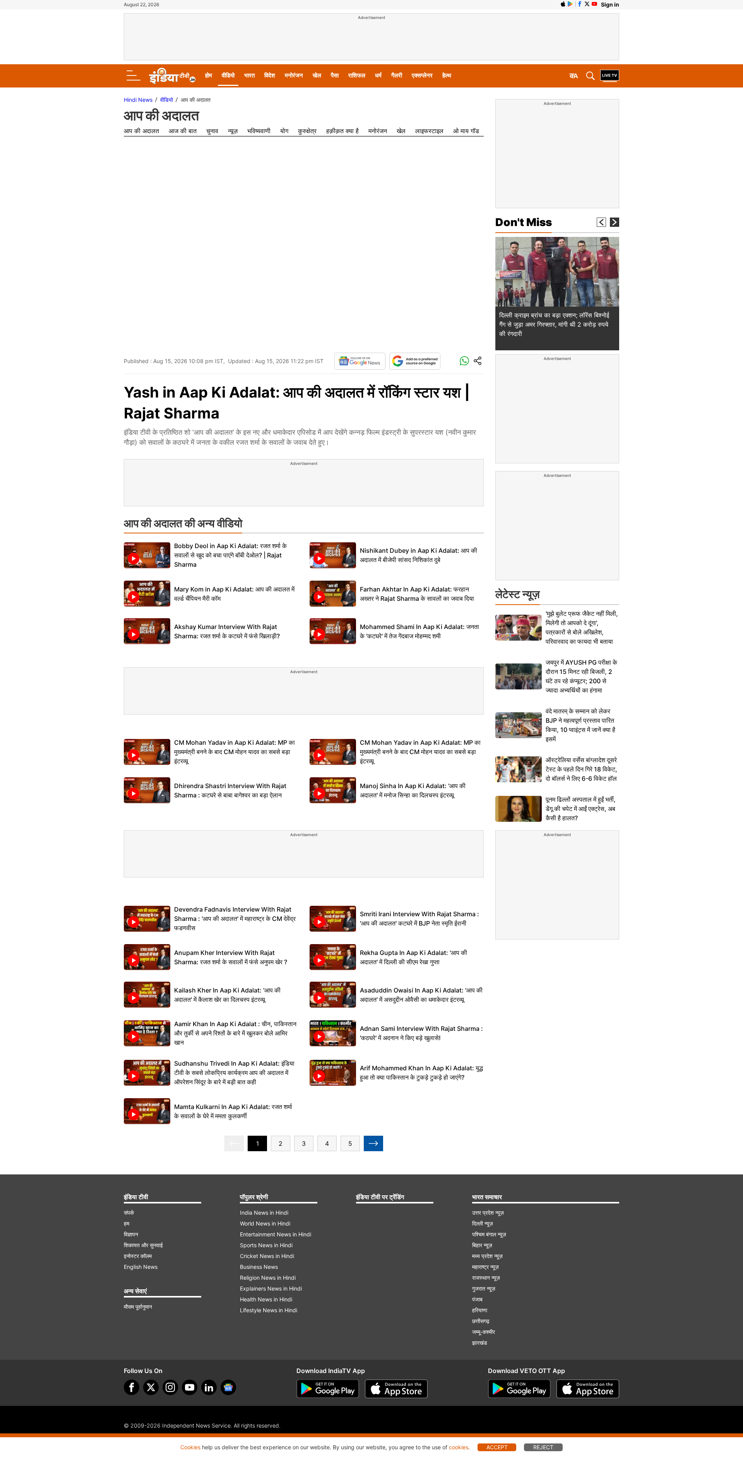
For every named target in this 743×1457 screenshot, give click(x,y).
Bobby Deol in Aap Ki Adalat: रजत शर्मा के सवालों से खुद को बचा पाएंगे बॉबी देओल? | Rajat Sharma (230, 555)
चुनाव (212, 131)
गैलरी (396, 75)
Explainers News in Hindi (271, 1288)
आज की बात (183, 131)
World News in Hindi (265, 1223)
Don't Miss (523, 222)
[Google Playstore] (327, 1389)
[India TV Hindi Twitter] (587, 4)
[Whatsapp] (464, 361)
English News (141, 1266)
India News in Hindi (264, 1212)
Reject (543, 1447)
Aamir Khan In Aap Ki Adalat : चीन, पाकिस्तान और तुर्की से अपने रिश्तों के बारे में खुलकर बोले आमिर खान (235, 1033)
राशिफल (356, 75)
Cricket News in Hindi (267, 1256)
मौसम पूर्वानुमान (138, 1306)
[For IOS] (587, 1389)
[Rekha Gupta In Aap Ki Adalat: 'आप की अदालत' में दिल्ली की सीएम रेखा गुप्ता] (333, 957)
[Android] (570, 4)
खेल (317, 75)
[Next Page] (373, 1143)
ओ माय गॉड (466, 131)
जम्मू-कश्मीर (483, 1331)
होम (208, 75)
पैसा (335, 75)
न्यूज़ (233, 131)
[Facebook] (131, 1387)
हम (126, 1223)
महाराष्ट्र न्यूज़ (485, 1266)
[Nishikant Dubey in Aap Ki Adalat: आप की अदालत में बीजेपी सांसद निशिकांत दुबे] (333, 555)
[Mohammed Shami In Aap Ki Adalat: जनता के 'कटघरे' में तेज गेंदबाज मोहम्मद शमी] (333, 631)
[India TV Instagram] (170, 1387)
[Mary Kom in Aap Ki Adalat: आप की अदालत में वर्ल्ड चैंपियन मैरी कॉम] (147, 594)
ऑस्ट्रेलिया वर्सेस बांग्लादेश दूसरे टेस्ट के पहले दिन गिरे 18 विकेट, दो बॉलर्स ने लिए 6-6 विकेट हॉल (581, 769)
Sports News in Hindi (266, 1245)
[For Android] (519, 1389)
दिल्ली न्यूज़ (482, 1223)
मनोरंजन (294, 75)
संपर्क (129, 1212)
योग (284, 131)
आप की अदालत (141, 131)
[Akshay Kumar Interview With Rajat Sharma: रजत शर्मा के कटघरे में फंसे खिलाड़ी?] (147, 631)
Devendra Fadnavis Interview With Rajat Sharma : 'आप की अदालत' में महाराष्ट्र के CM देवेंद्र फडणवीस (235, 918)
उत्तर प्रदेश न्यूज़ (488, 1212)
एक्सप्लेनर (422, 75)
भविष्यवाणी (258, 131)
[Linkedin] (209, 1387)
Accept (497, 1447)
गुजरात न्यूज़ (483, 1288)
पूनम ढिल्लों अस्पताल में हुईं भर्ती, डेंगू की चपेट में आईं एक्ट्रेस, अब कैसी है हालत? (581, 808)
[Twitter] (151, 1387)
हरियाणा (479, 1310)
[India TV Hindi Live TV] (609, 75)
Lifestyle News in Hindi (268, 1310)
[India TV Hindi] (172, 75)
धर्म (378, 75)
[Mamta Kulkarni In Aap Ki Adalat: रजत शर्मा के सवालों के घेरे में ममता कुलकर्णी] (147, 1111)
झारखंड (479, 1342)
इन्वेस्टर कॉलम (138, 1256)
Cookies (190, 1447)
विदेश (269, 75)
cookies (458, 1447)
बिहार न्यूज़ (482, 1245)
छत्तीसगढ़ (481, 1321)
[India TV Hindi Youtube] (594, 4)
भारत (249, 75)
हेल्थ (446, 75)
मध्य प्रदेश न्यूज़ (487, 1256)
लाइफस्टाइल (429, 131)
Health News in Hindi (266, 1299)
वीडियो (228, 75)
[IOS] (563, 4)
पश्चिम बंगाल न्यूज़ (489, 1234)
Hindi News (138, 99)
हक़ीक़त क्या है (342, 131)
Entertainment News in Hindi (275, 1234)
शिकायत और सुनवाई (143, 1245)
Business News (259, 1266)
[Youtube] (189, 1387)
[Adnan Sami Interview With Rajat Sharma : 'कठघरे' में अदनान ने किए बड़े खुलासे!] (333, 1033)
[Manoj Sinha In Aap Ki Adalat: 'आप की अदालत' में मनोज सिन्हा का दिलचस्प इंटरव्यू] (333, 790)
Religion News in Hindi (268, 1277)
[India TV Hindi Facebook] (579, 4)
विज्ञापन (131, 1234)
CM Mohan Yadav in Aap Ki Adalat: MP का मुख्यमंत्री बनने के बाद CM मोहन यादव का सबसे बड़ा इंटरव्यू (234, 752)
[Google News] (359, 361)
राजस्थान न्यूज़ (486, 1277)
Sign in (610, 4)
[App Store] (396, 1389)
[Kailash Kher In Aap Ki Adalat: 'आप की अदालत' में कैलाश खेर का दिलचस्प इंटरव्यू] (147, 995)
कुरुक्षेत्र (307, 131)
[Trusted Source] (414, 361)
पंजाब (477, 1299)
